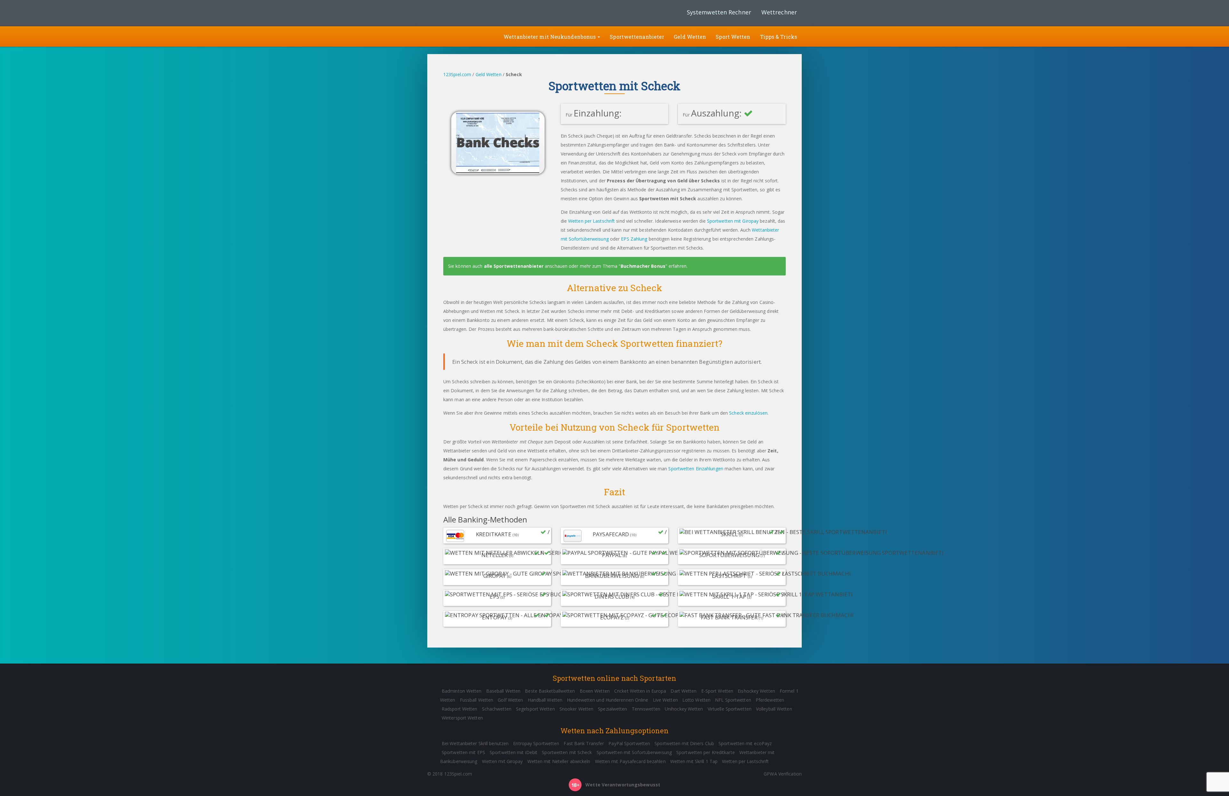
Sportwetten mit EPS (463, 752)
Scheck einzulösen (748, 413)
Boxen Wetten (595, 691)
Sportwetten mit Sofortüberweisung (634, 752)
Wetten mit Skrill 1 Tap (694, 761)
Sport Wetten (733, 36)
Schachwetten (496, 709)
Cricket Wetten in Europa (640, 691)
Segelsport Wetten (535, 709)
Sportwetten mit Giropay (733, 221)
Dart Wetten (683, 691)
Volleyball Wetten (774, 709)
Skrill (750, 533)
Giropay (516, 574)
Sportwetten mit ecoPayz (745, 743)
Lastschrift (748, 574)
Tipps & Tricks (778, 36)
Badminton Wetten (462, 691)
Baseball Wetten (503, 691)
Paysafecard (630, 533)
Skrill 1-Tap (748, 595)
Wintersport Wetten (462, 718)
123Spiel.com (457, 74)
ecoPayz (630, 616)
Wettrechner (779, 12)
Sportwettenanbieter (637, 36)
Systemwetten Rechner (719, 12)
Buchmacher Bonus (643, 266)
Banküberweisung (623, 574)
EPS (519, 595)
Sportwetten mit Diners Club (684, 743)
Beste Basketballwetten (550, 691)
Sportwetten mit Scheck (567, 752)
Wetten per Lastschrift (591, 221)
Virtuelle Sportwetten (729, 709)
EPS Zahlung (634, 239)
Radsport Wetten (460, 709)
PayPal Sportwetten (629, 743)
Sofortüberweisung (741, 554)
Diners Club (631, 595)
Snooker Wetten (576, 709)
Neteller (512, 554)
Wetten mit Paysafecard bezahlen (630, 761)
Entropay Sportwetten (536, 743)
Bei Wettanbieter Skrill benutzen (475, 743)
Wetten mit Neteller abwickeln (558, 761)
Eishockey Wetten (756, 691)
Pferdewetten (770, 700)
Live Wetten (665, 700)
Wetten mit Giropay (502, 761)
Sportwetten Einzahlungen (695, 469)
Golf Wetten (510, 700)
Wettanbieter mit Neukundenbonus (550, 36)
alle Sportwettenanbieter (513, 266)
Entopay (513, 616)
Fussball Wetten (477, 700)
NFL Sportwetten (733, 700)
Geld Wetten (690, 36)
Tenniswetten (646, 709)
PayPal (631, 554)
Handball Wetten (545, 700)
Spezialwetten (612, 709)
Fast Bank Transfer (742, 616)
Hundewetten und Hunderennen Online (607, 700)
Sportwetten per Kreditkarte (705, 752)
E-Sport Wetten (717, 691)
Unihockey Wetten (684, 709)
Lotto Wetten (696, 700)
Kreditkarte (513, 533)
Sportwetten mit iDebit (513, 752)
